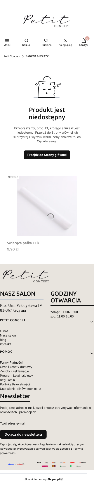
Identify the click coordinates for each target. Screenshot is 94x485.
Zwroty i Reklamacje (14, 371)
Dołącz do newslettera (23, 434)
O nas (4, 331)
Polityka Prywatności (15, 384)
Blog (3, 340)
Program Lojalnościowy (16, 375)
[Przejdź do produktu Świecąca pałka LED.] (47, 206)
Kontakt (5, 344)
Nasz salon (8, 335)
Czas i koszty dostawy (16, 367)
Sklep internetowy (42, 479)
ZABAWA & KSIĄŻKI (37, 56)
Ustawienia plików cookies (19, 388)
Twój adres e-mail (12, 423)
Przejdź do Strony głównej (47, 155)
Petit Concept (11, 56)
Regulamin (7, 380)
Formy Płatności (11, 362)
